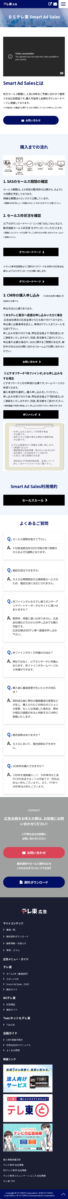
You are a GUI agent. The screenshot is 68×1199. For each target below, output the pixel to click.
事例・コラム (13, 950)
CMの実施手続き (14, 1039)
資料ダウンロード (36, 882)
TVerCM (10, 1024)
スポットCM (12, 979)
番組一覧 (10, 929)
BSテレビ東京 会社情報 (14, 1170)
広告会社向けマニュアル (18, 1045)
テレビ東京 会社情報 (13, 1164)
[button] (63, 4)
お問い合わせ (55, 4)
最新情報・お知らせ (16, 943)
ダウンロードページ (30, 252)
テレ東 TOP (9, 1181)
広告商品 (10, 1004)
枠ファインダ (30, 414)
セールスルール (33, 500)
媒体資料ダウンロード (17, 936)
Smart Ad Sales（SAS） (18, 984)
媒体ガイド (11, 989)
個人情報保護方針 (12, 1159)
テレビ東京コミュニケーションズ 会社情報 (24, 1175)
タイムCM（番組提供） (17, 973)
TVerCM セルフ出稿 (50, 4)
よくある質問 (13, 1050)
